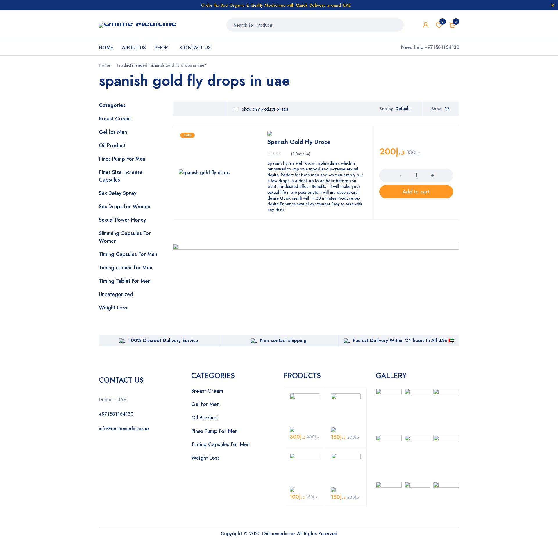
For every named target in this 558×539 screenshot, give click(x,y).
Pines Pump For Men (122, 159)
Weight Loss (113, 308)
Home (104, 65)
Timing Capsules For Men (128, 254)
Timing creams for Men (125, 267)
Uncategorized (116, 294)
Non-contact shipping (283, 340)
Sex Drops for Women (124, 206)
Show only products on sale (264, 109)
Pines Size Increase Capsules (121, 176)
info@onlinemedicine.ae (124, 428)
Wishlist (442, 21)
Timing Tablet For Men (125, 281)
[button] (416, 191)
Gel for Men (113, 132)
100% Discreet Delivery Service (163, 340)
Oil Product (112, 145)
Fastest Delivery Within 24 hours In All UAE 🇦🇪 (403, 340)
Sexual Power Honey (122, 220)
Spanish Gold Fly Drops (298, 142)
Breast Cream (115, 118)
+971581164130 (116, 414)
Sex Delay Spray (118, 193)
